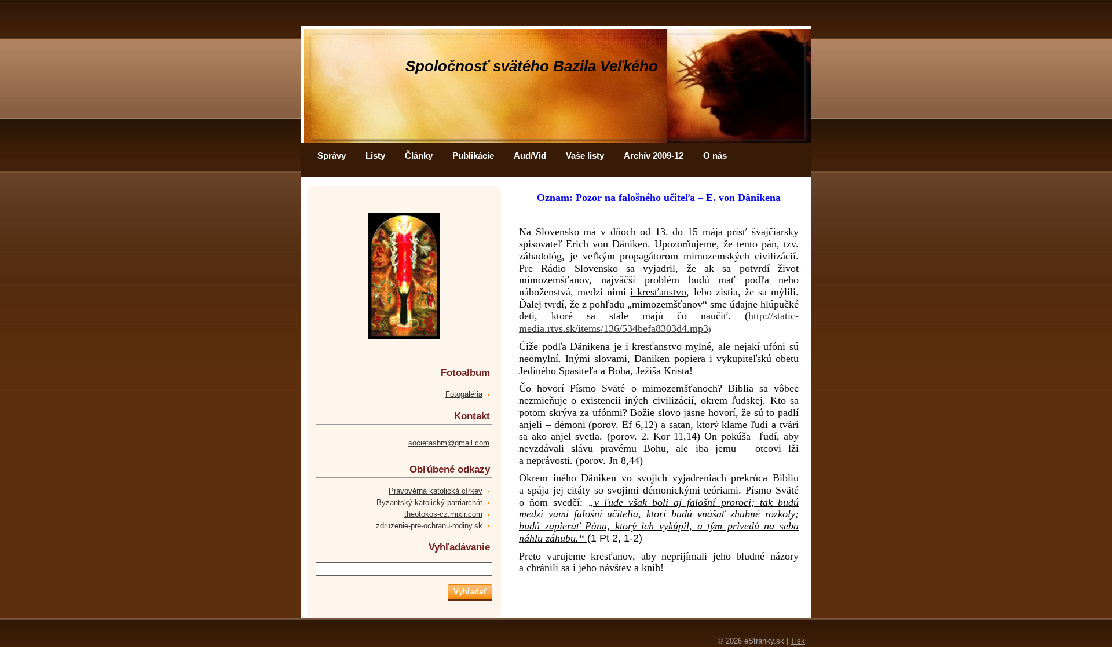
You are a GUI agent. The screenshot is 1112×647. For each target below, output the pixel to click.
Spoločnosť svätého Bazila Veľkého (531, 66)
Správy (331, 155)
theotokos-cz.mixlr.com (443, 514)
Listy (375, 155)
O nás (715, 155)
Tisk (798, 641)
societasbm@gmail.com (448, 442)
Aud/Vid (530, 155)
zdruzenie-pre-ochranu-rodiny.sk (429, 525)
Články (419, 155)
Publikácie (473, 155)
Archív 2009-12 (653, 155)
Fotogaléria (463, 394)
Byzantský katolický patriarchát (429, 502)
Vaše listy (585, 155)
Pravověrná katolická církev (435, 491)
